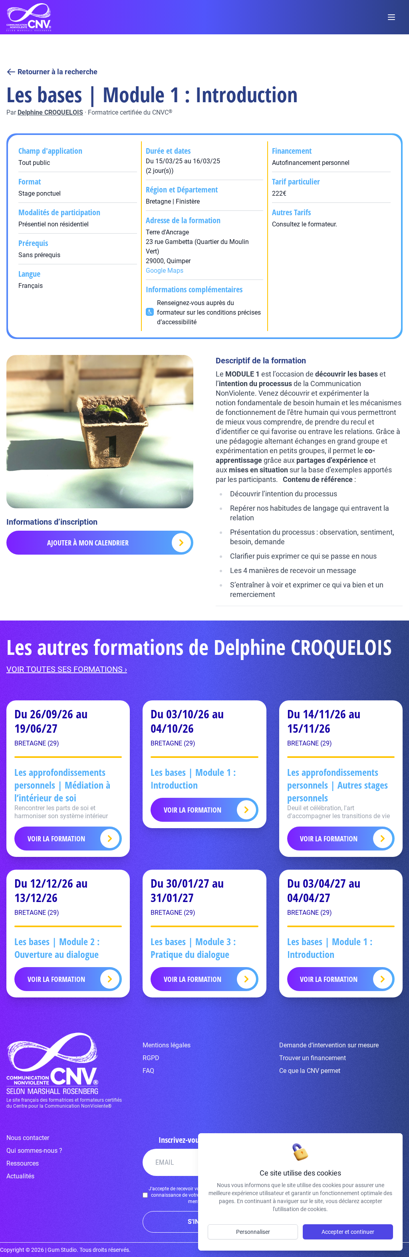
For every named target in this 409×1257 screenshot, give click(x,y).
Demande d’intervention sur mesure (329, 1045)
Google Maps (164, 270)
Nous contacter (27, 1138)
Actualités (20, 1176)
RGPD (151, 1058)
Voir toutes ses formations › (66, 669)
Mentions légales (167, 1045)
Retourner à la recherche (57, 71)
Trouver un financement (312, 1058)
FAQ (148, 1071)
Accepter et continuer (348, 1232)
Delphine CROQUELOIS (50, 112)
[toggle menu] (391, 17)
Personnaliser (253, 1232)
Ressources (22, 1163)
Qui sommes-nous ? (34, 1150)
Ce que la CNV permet (309, 1071)
